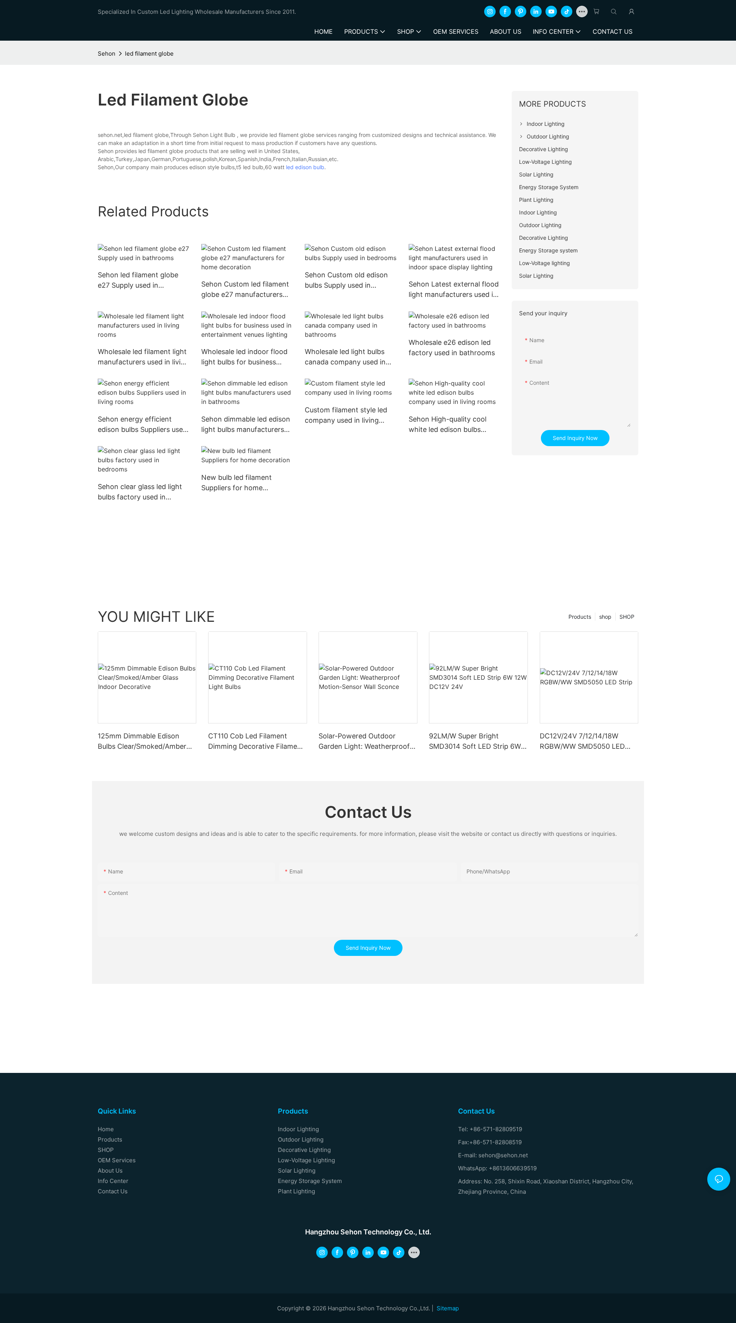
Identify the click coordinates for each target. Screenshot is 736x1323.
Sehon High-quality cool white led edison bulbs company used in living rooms (447, 425)
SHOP (626, 616)
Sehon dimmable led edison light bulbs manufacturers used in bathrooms (245, 425)
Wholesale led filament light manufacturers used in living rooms (143, 357)
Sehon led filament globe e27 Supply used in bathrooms (138, 280)
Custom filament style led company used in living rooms (346, 415)
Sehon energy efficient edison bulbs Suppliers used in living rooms (142, 425)
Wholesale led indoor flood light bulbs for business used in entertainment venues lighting (244, 357)
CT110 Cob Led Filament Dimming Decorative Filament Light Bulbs (256, 741)
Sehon (106, 53)
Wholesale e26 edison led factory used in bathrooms (452, 347)
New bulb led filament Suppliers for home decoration (236, 483)
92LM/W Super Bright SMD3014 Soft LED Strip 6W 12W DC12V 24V (475, 741)
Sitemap (448, 1308)
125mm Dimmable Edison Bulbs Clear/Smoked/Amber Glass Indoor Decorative (142, 741)
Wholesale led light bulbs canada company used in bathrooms (345, 357)
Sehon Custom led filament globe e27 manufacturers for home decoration (245, 290)
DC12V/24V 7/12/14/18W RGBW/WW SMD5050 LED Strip (582, 741)
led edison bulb (305, 167)
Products (579, 616)
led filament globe (149, 53)
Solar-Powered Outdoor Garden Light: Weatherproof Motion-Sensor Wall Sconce (364, 741)
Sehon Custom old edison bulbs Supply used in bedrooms (346, 280)
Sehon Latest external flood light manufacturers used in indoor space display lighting (454, 290)
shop (605, 616)
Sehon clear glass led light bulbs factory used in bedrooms (140, 492)
